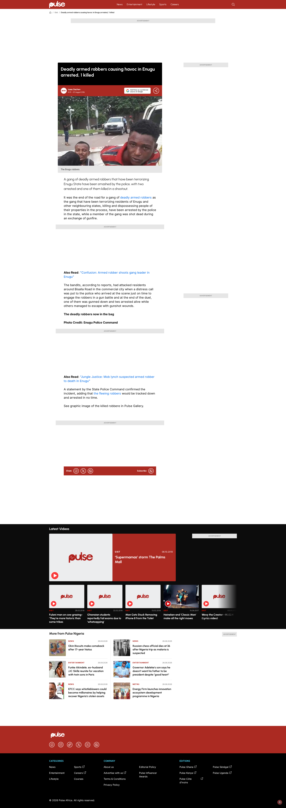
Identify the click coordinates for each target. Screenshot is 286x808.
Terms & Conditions (115, 778)
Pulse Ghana (186, 766)
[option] (66, 606)
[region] (143, 605)
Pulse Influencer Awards (148, 774)
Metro (136, 684)
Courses (78, 778)
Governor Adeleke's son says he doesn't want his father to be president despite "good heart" (151, 671)
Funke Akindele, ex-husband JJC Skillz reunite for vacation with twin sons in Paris (86, 671)
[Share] (156, 91)
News (120, 4)
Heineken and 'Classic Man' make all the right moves (180, 616)
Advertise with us (113, 772)
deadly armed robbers (136, 197)
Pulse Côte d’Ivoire (185, 780)
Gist (56, 12)
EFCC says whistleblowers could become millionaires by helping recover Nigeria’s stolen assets (87, 692)
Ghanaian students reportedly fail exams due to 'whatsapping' (104, 618)
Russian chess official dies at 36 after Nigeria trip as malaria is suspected (151, 649)
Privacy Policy (112, 784)
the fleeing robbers (107, 393)
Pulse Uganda (220, 772)
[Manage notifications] (279, 802)
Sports (162, 4)
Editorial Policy (147, 766)
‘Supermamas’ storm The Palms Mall (140, 559)
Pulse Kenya (186, 772)
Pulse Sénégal (221, 766)
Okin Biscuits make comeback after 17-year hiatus (86, 647)
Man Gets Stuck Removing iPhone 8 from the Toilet (141, 616)
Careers (175, 4)
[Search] (233, 4)
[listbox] (143, 605)
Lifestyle (150, 4)
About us (109, 766)
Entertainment (134, 4)
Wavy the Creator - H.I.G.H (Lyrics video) (217, 616)
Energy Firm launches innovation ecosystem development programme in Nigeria (152, 692)
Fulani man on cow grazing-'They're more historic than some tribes (66, 618)
